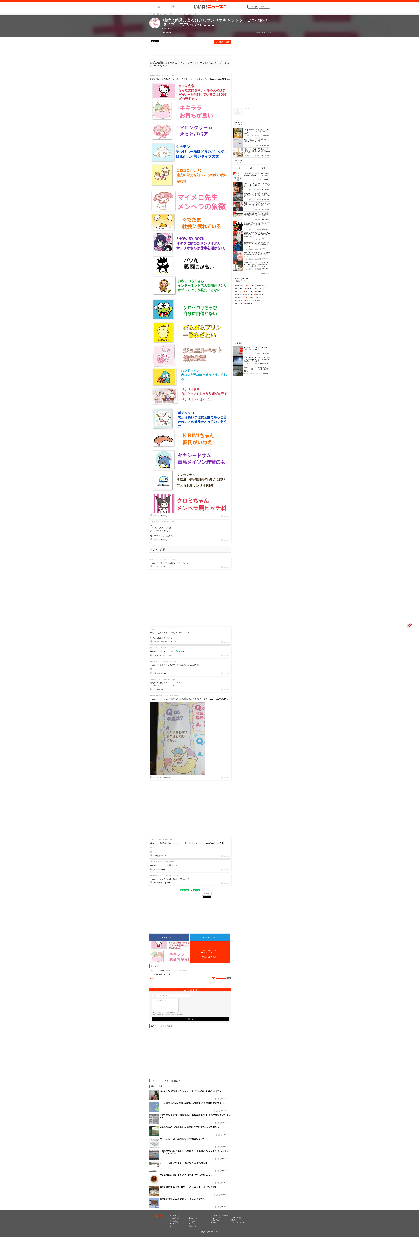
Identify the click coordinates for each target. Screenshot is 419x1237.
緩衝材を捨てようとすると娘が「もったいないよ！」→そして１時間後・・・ (190, 1187)
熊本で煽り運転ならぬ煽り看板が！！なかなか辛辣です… (183, 1199)
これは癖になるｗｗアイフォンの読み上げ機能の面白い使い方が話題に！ (257, 214)
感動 (239, 285)
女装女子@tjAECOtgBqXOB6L (163, 883)
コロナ (249, 291)
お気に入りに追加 (223, 42)
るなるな (218, 1099)
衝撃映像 (260, 291)
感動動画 (259, 294)
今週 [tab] (238, 168)
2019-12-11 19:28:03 (169, 679)
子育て (261, 297)
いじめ (239, 300)
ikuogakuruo (153, 559)
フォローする (159, 75)
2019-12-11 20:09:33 (168, 862)
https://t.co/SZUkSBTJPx (218, 698)
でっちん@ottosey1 (160, 869)
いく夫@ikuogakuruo (160, 567)
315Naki (152, 839)
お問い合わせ (215, 1220)
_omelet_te (153, 679)
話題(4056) (259, 32)
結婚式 (249, 303)
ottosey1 (152, 862)
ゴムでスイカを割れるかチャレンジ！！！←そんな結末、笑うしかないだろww (191, 1091)
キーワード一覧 (235, 1218)
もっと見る (264, 273)
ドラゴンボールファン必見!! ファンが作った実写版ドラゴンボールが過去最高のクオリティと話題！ (257, 359)
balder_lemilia (153, 661)
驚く (238, 291)
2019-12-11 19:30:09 (174, 875)
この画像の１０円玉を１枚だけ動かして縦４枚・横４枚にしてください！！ (257, 174)
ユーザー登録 (253, 7)
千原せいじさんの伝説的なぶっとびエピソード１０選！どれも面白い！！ (257, 204)
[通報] (185, 970)
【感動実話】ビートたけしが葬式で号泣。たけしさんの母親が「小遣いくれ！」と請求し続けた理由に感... (257, 264)
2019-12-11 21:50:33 (172, 695)
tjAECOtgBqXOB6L (155, 875)
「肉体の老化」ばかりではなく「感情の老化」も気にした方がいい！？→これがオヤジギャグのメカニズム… (195, 1152)
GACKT (249, 300)
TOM (259, 179)
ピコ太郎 (250, 297)
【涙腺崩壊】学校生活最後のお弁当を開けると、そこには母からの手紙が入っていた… (257, 151)
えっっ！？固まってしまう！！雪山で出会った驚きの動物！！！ (185, 1163)
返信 (152, 978)
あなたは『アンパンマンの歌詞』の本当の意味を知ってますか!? (257, 224)
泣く (259, 288)
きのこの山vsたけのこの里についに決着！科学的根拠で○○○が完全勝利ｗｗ (190, 1127)
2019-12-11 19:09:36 (168, 75)
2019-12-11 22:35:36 (171, 661)
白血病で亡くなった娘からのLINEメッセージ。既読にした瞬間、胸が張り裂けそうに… (257, 369)
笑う (249, 288)
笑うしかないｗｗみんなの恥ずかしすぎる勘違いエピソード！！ (185, 1139)
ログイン (264, 7)
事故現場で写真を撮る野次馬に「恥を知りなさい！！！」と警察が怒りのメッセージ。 (257, 244)
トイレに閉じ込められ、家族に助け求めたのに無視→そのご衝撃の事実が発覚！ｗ (192, 1103)
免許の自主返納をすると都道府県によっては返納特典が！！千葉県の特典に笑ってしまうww (195, 1116)
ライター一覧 (215, 1218)
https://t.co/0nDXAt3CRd (189, 664)
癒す (239, 288)
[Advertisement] (189, 50)
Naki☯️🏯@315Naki (160, 856)
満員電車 (260, 300)
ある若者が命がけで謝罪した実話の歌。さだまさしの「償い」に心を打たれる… (257, 195)
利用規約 (233, 1220)
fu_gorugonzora (154, 629)
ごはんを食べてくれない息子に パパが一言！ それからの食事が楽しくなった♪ (256, 131)
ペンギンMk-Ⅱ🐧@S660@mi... (163, 777)
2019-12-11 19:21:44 (170, 559)
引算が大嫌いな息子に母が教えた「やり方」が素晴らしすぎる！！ (257, 140)
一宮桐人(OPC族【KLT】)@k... (163, 655)
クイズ (239, 303)
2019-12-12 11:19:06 (168, 522)
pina (257, 145)
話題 (261, 285)
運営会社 (214, 1222)
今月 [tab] (251, 168)
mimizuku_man (154, 695)
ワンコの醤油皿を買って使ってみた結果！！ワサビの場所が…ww (186, 1175)
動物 (238, 294)
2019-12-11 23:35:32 (168, 839)
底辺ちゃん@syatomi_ (160, 516)
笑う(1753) (267, 32)
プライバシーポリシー (238, 1222)
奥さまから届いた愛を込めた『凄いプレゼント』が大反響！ (257, 348)
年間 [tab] (263, 168)
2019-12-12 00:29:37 (169, 647)
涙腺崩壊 (239, 297)
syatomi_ (152, 75)
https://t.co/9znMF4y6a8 (220, 79)
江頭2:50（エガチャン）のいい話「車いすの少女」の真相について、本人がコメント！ (257, 185)
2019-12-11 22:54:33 (172, 629)
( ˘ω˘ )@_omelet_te (159, 689)
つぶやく (206, 893)
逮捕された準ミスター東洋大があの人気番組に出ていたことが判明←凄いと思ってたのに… (257, 234)
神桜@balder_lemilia (160, 673)
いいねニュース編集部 (251, 135)
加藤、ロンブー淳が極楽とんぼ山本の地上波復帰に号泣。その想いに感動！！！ (257, 254)
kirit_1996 (152, 647)
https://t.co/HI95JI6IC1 (215, 843)
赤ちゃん (248, 294)
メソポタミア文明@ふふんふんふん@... (165, 641)
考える (250, 285)
